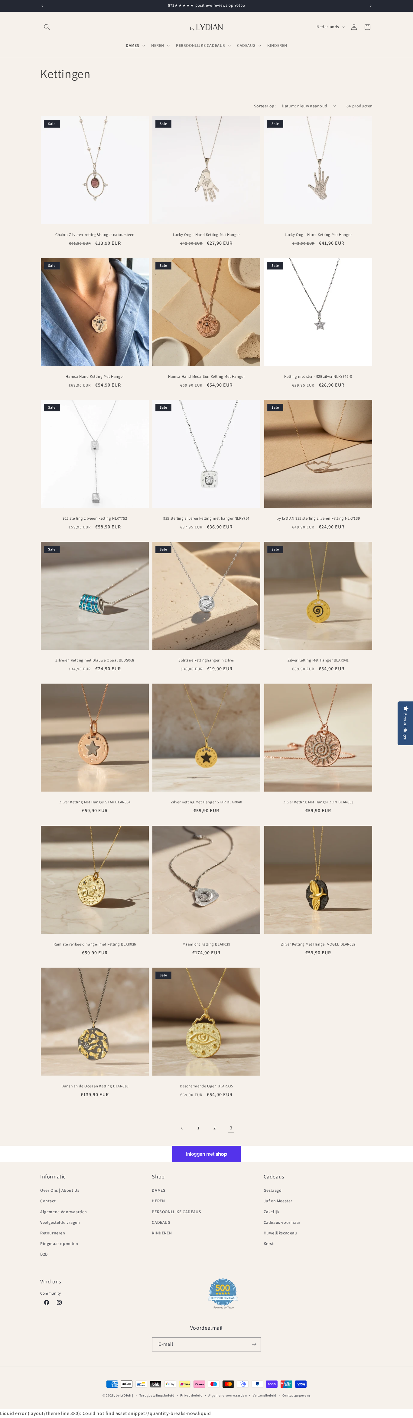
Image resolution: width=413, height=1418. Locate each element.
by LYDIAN (123, 1395)
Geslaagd (273, 1190)
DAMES (158, 1190)
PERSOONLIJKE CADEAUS (176, 1211)
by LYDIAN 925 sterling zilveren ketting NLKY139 (318, 518)
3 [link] (231, 1128)
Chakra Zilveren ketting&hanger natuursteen (94, 234)
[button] (47, 27)
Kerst (269, 1243)
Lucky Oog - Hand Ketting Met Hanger (206, 234)
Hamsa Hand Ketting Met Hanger (95, 376)
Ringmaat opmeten (59, 1243)
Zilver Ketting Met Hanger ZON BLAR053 (318, 802)
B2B (44, 1254)
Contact (48, 1201)
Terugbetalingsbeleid (156, 1395)
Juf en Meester (278, 1201)
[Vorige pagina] (182, 1128)
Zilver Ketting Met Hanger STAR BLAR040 (206, 802)
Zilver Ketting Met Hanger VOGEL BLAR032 (318, 944)
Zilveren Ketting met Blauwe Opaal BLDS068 (94, 660)
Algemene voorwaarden (227, 1395)
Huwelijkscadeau (280, 1233)
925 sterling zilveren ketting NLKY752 (95, 518)
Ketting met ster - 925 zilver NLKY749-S (318, 376)
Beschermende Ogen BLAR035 (206, 1086)
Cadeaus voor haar (282, 1222)
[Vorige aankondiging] (42, 5)
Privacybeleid (191, 1395)
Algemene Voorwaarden (63, 1211)
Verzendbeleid (264, 1395)
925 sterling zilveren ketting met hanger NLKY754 (207, 518)
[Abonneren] (254, 1344)
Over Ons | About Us (59, 1190)
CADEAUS (161, 1222)
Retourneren (52, 1233)
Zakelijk (272, 1211)
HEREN (158, 1201)
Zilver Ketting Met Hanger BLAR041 (318, 660)
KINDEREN (162, 1233)
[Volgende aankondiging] (370, 5)
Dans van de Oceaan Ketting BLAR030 (94, 1086)
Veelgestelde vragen (60, 1222)
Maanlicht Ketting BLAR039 (206, 944)
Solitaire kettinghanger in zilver (207, 660)
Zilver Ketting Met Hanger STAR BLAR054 (95, 802)
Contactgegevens (296, 1395)
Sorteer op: (265, 106)
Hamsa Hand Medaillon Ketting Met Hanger (206, 376)
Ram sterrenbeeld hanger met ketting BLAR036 (95, 944)
